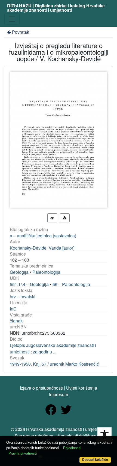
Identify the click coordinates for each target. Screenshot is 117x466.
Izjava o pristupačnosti (41, 388)
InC (13, 309)
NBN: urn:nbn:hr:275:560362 (37, 333)
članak (16, 321)
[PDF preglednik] (52, 217)
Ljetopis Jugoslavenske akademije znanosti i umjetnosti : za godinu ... (53, 348)
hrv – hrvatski (22, 296)
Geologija (19, 272)
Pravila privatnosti (22, 453)
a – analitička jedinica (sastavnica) (43, 235)
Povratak (20, 32)
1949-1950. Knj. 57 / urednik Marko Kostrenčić (54, 364)
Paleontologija (46, 272)
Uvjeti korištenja (81, 388)
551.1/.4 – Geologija (29, 284)
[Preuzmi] (65, 217)
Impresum (58, 394)
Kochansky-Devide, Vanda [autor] (42, 248)
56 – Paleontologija (71, 284)
